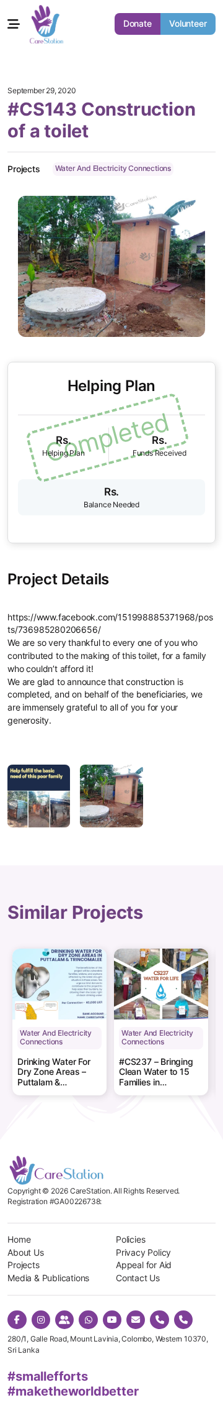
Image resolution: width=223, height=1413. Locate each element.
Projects (23, 1265)
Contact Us (138, 1278)
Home (18, 1240)
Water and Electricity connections (113, 169)
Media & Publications (48, 1278)
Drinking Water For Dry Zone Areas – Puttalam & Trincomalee (53, 1072)
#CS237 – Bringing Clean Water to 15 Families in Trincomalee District (158, 1072)
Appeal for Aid (144, 1265)
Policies (130, 1240)
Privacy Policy (143, 1253)
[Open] (13, 24)
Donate (137, 24)
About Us (25, 1253)
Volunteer (188, 24)
